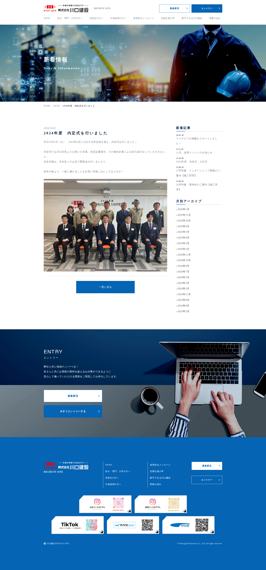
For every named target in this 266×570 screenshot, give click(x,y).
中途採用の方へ (118, 18)
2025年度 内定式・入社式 (191, 161)
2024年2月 (183, 288)
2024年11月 (184, 254)
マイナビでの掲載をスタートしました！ (197, 141)
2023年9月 (183, 300)
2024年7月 (183, 271)
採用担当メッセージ (143, 18)
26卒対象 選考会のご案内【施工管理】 (197, 187)
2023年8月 (183, 305)
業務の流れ (215, 18)
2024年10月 (184, 260)
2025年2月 (183, 249)
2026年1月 (183, 209)
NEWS (47, 18)
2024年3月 (183, 283)
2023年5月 (183, 311)
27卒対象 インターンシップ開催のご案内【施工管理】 (198, 173)
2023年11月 (184, 294)
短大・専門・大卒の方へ (70, 18)
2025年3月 (183, 243)
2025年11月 (184, 215)
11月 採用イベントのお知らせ (194, 152)
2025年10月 (184, 220)
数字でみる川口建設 (192, 18)
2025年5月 (183, 232)
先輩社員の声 (168, 18)
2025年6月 (183, 226)
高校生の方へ (96, 18)
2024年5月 (183, 277)
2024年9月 (183, 266)
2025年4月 (183, 237)
